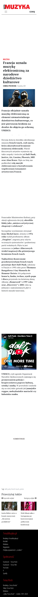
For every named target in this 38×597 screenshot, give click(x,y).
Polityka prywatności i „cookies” (12, 550)
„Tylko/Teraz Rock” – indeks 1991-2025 (15, 593)
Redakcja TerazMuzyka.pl (10, 538)
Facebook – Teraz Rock (10, 561)
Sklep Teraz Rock (8, 588)
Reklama (5, 544)
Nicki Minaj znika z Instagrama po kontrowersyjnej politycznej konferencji (27, 519)
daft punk (7, 489)
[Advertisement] (19, 36)
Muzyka (6, 59)
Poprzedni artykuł (8, 498)
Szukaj (32, 11)
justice (22, 489)
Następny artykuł (29, 498)
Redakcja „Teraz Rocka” (10, 585)
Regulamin (6, 547)
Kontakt (5, 541)
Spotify (5, 573)
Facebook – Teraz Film (10, 564)
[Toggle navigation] (6, 12)
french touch (15, 489)
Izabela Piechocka (9, 86)
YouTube (6, 567)
